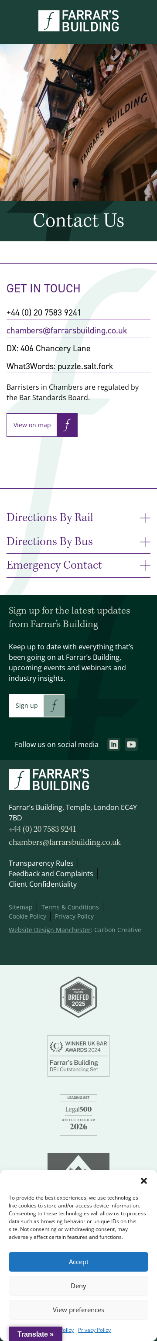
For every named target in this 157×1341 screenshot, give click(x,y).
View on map (32, 425)
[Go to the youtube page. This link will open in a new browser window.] (131, 744)
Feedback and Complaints (51, 873)
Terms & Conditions (70, 907)
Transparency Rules (41, 863)
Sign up (27, 705)
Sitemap (21, 907)
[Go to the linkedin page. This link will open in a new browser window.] (113, 744)
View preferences (78, 1309)
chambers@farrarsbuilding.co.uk (67, 330)
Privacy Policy (94, 1330)
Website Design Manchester (50, 930)
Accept (79, 1261)
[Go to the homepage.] (78, 29)
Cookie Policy (27, 916)
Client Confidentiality (43, 884)
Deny (78, 1285)
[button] (144, 1180)
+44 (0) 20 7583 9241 (42, 829)
